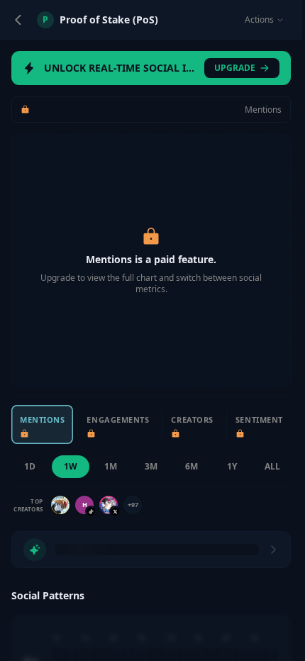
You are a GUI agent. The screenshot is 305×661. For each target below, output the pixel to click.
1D (29, 466)
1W (70, 466)
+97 (133, 504)
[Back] (18, 20)
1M (110, 466)
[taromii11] (60, 505)
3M (151, 466)
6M (191, 466)
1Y (232, 466)
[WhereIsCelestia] (108, 505)
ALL (272, 466)
